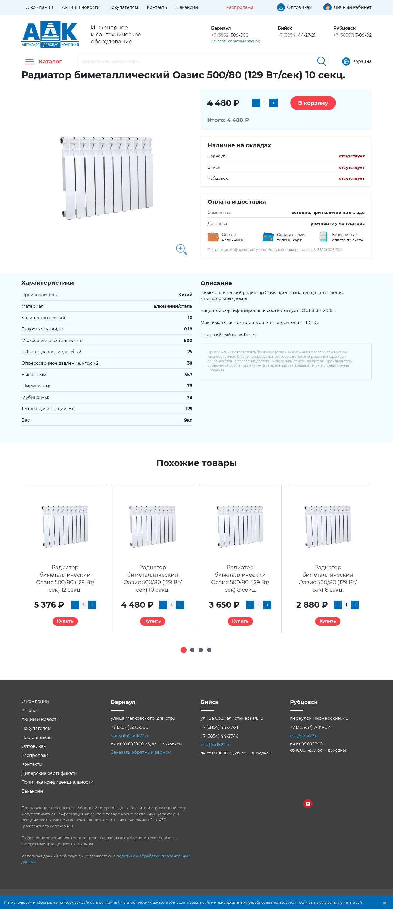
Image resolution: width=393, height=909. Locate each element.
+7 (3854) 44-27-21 (219, 727)
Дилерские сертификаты (49, 773)
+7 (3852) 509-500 (129, 727)
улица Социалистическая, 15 (232, 718)
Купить (65, 621)
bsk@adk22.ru (216, 744)
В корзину (313, 103)
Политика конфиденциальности (57, 782)
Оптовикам (34, 746)
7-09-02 (352, 35)
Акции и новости (81, 7)
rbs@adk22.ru (304, 735)
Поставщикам (36, 737)
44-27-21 (296, 35)
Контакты (157, 7)
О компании (39, 7)
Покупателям (123, 7)
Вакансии (187, 7)
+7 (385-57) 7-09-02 (310, 727)
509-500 (230, 35)
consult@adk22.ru (130, 735)
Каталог (30, 710)
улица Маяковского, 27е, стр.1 (143, 718)
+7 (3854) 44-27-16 (219, 736)
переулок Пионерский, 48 (319, 718)
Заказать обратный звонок (235, 41)
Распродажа (35, 755)
